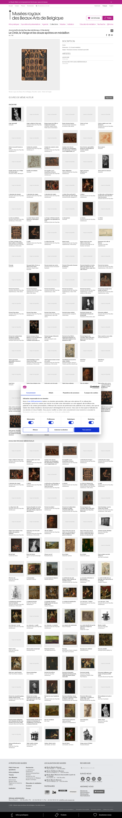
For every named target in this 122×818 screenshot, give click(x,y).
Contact (17, 6)
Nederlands (97, 6)
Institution (70, 24)
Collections (54, 24)
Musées (63, 24)
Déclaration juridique (96, 809)
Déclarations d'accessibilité (82, 809)
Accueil (11, 6)
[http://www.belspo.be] (47, 792)
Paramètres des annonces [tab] (71, 393)
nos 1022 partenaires (35, 401)
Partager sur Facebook (106, 35)
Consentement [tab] (30, 393)
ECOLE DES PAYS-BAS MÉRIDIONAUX (74, 62)
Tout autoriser (86, 430)
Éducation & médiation (88, 24)
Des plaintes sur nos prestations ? (66, 809)
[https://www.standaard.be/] (73, 791)
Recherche (101, 24)
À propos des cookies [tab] (91, 393)
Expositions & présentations (30, 24)
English (111, 6)
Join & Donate (95, 18)
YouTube (88, 781)
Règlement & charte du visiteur (15, 783)
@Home (110, 24)
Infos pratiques (14, 24)
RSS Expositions (84, 792)
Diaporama (109, 97)
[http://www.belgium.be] (54, 792)
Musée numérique (31, 779)
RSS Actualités (84, 794)
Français (105, 6)
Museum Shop (13, 781)
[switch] (50, 422)
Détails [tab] (51, 393)
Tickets (109, 18)
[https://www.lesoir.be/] (62, 790)
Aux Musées (13, 777)
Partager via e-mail (112, 35)
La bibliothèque (30, 770)
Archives (28, 774)
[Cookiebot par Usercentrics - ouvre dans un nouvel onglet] (91, 387)
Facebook (82, 781)
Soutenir (29, 786)
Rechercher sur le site (36, 5)
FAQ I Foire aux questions (14, 768)
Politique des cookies (108, 809)
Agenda (45, 24)
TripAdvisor (99, 781)
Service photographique (32, 773)
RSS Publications (85, 795)
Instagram (93, 781)
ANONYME (65, 58)
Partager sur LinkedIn (109, 35)
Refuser (35, 430)
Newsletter (100, 791)
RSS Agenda (83, 791)
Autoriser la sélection (61, 430)
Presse (23, 6)
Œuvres (112, 30)
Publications (29, 771)
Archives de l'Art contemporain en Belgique (33, 777)
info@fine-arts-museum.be (66, 800)
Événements (30, 6)
